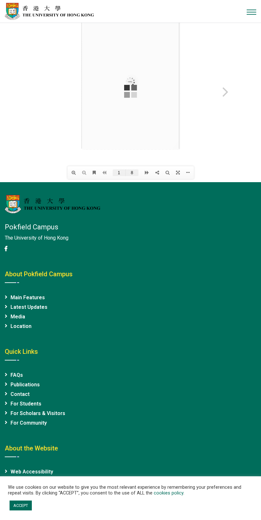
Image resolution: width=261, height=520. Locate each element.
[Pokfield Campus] (49, 11)
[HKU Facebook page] (6, 249)
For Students (26, 404)
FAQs (17, 375)
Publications (25, 385)
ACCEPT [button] (20, 505)
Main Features (28, 297)
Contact (20, 394)
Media (18, 317)
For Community (29, 423)
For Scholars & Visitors (38, 413)
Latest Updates (29, 307)
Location (21, 326)
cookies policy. (169, 493)
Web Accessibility (32, 472)
